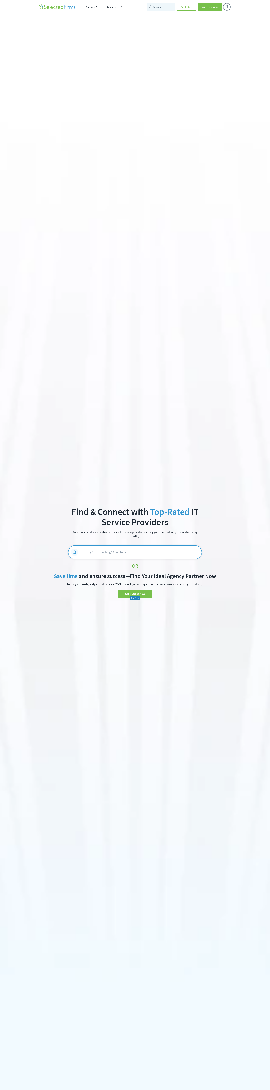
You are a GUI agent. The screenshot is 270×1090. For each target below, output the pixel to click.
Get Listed (186, 6)
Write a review (210, 6)
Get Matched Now (135, 593)
